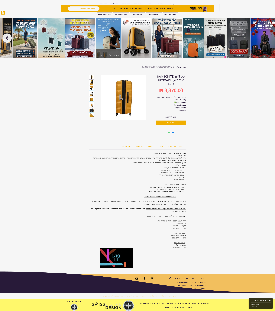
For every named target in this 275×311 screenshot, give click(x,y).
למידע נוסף (182, 110)
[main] (137, 164)
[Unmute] (106, 264)
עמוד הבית (182, 67)
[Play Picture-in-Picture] (126, 264)
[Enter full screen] (130, 264)
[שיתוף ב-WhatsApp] (168, 132)
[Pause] (102, 264)
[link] (126, 147)
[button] (3, 13)
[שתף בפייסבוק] (173, 132)
